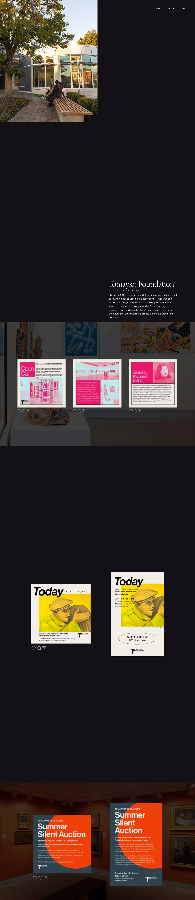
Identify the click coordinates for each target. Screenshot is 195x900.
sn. (8, 8)
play (171, 8)
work (159, 8)
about (185, 8)
